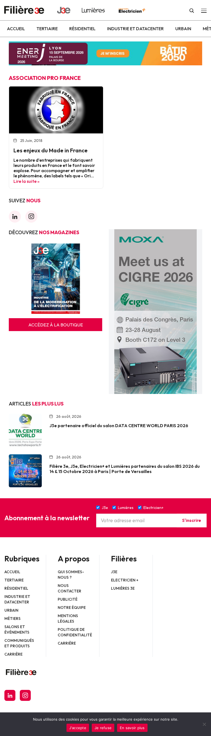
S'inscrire (191, 520)
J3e (114, 571)
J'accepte (77, 728)
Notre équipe (72, 607)
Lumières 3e (123, 588)
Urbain (183, 28)
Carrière (13, 654)
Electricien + (124, 580)
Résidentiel (82, 28)
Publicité (67, 599)
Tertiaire (47, 28)
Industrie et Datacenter (135, 28)
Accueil (16, 28)
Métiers (12, 618)
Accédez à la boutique (55, 325)
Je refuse (103, 728)
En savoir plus (132, 728)
